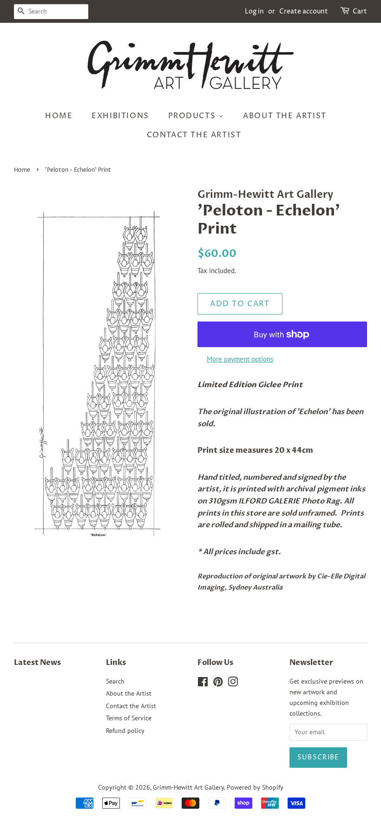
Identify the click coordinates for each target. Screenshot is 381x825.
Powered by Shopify (255, 787)
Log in (254, 11)
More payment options (240, 359)
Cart (360, 11)
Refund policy (125, 730)
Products (193, 116)
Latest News (37, 662)
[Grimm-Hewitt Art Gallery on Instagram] (233, 683)
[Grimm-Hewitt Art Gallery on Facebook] (202, 683)
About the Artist (285, 116)
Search (115, 681)
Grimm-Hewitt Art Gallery (188, 787)
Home (58, 116)
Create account (303, 11)
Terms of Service (128, 718)
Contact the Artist (194, 135)
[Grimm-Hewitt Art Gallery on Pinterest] (218, 683)
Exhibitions (120, 116)
